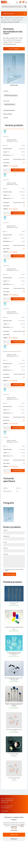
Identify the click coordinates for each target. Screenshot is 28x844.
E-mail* (5, 542)
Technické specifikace (9, 110)
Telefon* (5, 548)
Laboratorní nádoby (5, 20)
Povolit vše (14, 834)
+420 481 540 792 (8, 806)
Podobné (5, 117)
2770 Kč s (13, 423)
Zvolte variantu (14, 48)
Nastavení (14, 830)
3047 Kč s (13, 166)
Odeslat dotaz (9, 574)
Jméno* (5, 530)
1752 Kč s (12, 380)
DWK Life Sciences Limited (11, 95)
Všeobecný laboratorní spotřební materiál (13, 17)
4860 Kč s (13, 295)
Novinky (3, 813)
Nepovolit (14, 839)
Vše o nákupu (4, 811)
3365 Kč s (13, 209)
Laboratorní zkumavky (17, 20)
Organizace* (6, 536)
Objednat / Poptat (18, 170)
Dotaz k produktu (7, 114)
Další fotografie (14, 85)
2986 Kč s (13, 338)
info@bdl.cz (8, 808)
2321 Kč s (12, 252)
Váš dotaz (5, 554)
